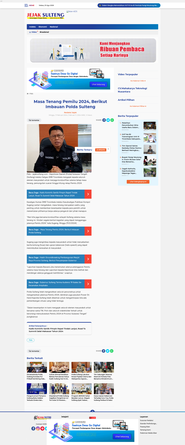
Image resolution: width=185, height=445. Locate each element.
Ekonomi (43, 27)
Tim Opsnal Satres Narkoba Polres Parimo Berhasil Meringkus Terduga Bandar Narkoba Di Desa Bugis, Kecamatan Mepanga (131, 148)
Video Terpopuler (128, 74)
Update (101, 150)
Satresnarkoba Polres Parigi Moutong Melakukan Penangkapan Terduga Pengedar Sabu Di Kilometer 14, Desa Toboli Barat (130, 5)
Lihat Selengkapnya (137, 182)
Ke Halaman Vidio (137, 81)
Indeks (32, 27)
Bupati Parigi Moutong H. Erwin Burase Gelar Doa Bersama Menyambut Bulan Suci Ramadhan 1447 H (131, 159)
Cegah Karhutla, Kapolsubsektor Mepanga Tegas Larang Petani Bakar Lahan (130, 171)
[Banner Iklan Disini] (92, 432)
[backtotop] (92, 412)
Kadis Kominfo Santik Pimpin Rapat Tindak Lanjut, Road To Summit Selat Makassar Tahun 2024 (57, 329)
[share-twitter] (108, 120)
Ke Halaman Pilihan (137, 106)
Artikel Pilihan (126, 100)
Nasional (54, 27)
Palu (30, 340)
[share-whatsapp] (112, 120)
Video (34, 32)
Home (31, 5)
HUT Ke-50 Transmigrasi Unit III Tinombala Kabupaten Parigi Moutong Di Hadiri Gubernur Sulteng (131, 136)
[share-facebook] (104, 120)
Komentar (35, 120)
